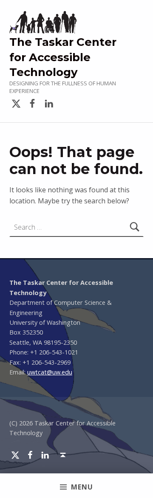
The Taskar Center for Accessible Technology (62, 57)
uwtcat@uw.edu (49, 372)
